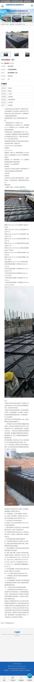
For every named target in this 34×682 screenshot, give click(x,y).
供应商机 (12, 24)
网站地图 (28, 670)
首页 (7, 24)
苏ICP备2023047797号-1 (21, 666)
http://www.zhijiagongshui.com (7, 623)
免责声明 (17, 670)
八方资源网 (12, 670)
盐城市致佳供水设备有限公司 (14, 668)
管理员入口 (22, 670)
